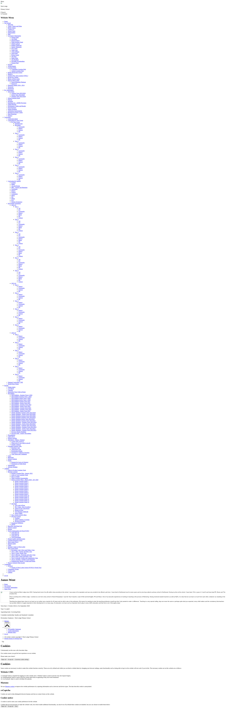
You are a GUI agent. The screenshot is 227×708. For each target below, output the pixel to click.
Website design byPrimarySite (13, 638)
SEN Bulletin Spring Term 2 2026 (21, 398)
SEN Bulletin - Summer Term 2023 (21, 409)
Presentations (11, 435)
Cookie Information (13, 631)
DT (19, 210)
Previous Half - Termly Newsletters (21, 433)
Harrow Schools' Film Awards (16, 563)
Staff (9, 34)
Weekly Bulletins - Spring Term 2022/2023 (23, 428)
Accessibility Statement (14, 629)
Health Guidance (16, 444)
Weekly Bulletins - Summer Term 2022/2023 (23, 427)
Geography (21, 127)
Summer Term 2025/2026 (18, 96)
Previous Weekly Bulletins (18, 432)
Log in (6, 575)
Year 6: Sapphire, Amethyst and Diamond (23, 559)
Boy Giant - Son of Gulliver (23, 507)
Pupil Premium (12, 107)
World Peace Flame (13, 384)
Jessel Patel (14, 53)
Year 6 (17, 173)
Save (16, 706)
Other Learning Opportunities (19, 478)
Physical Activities (20, 521)
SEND (13, 524)
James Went (14, 58)
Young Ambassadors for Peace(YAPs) (18, 531)
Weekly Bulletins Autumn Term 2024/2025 (23, 420)
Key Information (9, 90)
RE (19, 131)
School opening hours (14, 98)
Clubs (9, 456)
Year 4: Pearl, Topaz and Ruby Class (21, 556)
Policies (10, 99)
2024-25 (13, 333)
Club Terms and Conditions (19, 454)
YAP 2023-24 (15, 532)
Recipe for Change (13, 77)
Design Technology (16, 202)
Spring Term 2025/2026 (18, 95)
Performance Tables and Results (17, 106)
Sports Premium (12, 109)
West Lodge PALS (13, 542)
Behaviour (11, 457)
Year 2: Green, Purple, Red (19, 553)
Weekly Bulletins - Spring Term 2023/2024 (23, 424)
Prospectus (11, 88)
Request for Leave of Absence (19, 462)
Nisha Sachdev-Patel (17, 42)
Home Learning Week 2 (21, 483)
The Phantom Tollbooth (21, 511)
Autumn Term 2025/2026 (18, 93)
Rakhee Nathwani (16, 45)
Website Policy (12, 632)
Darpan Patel (15, 37)
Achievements (12, 66)
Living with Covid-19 (17, 441)
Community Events (13, 569)
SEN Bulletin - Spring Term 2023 (20, 411)
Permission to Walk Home (18, 464)
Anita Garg (14, 50)
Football (17, 518)
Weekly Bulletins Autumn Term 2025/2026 (23, 416)
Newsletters (11, 393)
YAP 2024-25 (15, 534)
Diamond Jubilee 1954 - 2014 (16, 85)
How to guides (15, 476)
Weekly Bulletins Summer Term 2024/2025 (23, 417)
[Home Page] (1, 3)
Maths (13, 184)
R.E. (12, 200)
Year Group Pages (13, 548)
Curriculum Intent (13, 119)
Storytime (14, 503)
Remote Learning (13, 472)
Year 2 (17, 141)
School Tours (11, 31)
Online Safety (12, 387)
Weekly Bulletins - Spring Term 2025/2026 (23, 414)
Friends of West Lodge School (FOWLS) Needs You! (26, 567)
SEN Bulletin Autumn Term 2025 (20, 401)
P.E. (12, 197)
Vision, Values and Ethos (15, 26)
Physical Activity (16, 516)
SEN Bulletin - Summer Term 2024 (21, 404)
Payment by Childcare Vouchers (20, 452)
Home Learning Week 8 (21, 492)
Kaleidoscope (19, 123)
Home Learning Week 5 (21, 488)
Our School (7, 23)
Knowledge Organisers (14, 203)
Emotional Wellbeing (17, 523)
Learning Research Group (15, 540)
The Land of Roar (20, 505)
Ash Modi (14, 39)
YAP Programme (16, 537)
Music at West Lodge (14, 79)
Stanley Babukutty (16, 47)
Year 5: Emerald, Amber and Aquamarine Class (24, 558)
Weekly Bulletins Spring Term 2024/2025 (23, 419)
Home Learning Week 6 (21, 489)
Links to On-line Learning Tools (17, 470)
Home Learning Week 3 (21, 484)
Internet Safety (12, 543)
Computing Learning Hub (18, 69)
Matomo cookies (9, 686)
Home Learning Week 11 (22, 497)
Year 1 (17, 133)
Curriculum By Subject (14, 181)
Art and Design (15, 186)
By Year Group (15, 122)
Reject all (3, 659)
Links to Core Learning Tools (19, 475)
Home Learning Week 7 (21, 491)
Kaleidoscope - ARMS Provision (17, 103)
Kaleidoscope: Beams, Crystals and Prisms (23, 561)
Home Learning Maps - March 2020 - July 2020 (24, 480)
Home (6, 21)
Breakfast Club (15, 448)
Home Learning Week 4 (21, 486)
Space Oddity (19, 513)
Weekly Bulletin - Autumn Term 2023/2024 (23, 425)
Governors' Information (14, 36)
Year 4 (17, 157)
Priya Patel (14, 48)
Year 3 (17, 149)
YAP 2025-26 (15, 535)
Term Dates (11, 91)
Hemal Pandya (15, 40)
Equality (10, 64)
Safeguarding (11, 32)
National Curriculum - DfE (15, 382)
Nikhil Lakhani (15, 44)
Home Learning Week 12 (22, 499)
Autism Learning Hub (17, 71)
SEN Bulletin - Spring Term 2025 (20, 403)
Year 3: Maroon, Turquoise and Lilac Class (23, 555)
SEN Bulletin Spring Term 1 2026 (21, 400)
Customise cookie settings (22, 659)
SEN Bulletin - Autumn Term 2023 (21, 408)
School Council (12, 527)
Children (6, 468)
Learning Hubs (12, 67)
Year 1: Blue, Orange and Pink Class (21, 551)
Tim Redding (15, 60)
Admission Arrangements (15, 111)
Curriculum (7, 117)
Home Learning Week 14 (22, 502)
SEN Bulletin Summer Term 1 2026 (21, 396)
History (20, 128)
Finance (10, 115)
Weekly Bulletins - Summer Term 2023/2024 (23, 422)
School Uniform (12, 459)
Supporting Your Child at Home (17, 392)
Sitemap (6, 621)
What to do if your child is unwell (20, 443)
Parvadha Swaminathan (18, 61)
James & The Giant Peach (22, 508)
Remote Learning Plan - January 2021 (22, 473)
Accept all (10, 659)
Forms (9, 460)
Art (19, 208)
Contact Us (11, 29)
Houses (10, 529)
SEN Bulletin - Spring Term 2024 (20, 406)
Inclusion (10, 101)
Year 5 (17, 165)
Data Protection (12, 114)
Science (20, 130)
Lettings (10, 572)
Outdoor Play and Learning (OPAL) (18, 75)
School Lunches (12, 438)
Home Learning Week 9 (21, 494)
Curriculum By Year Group (15, 120)
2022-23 (13, 205)
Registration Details (16, 451)
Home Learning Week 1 (21, 481)
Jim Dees (13, 56)
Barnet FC (14, 83)
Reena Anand (15, 55)
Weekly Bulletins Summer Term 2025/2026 (23, 412)
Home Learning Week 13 (22, 500)
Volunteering (11, 465)
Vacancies (10, 87)
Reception (18, 125)
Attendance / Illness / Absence (16, 440)
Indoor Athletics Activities (22, 519)
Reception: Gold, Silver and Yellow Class (23, 550)
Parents (6, 385)
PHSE (13, 198)
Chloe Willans (15, 52)
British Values (12, 28)
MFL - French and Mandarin (19, 187)
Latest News (11, 436)
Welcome (10, 24)
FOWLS (10, 566)
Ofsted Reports (12, 104)
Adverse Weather (12, 467)
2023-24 (13, 283)
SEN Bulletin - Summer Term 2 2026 (21, 395)
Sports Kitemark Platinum (18, 82)
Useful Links (11, 571)
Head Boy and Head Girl (15, 526)
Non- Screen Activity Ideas (19, 515)
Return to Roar (19, 510)
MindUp (10, 74)
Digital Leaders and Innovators (16, 539)
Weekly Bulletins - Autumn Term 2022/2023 (23, 430)
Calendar (10, 390)
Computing (14, 194)
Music (13, 195)
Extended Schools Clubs (15, 446)
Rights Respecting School (15, 72)
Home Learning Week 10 (22, 495)
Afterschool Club (16, 449)
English (13, 182)
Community (7, 564)
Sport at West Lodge (13, 80)
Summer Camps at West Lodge (16, 547)
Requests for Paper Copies (15, 112)
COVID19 (11, 388)
